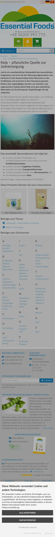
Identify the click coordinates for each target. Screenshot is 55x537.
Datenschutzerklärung (32, 533)
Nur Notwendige (27, 520)
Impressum (49, 533)
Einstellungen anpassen (27, 527)
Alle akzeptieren (27, 512)
